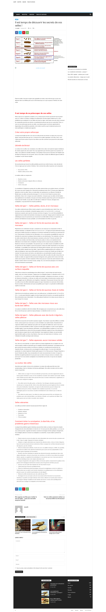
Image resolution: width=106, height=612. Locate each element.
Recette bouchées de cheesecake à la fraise (78, 79)
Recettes (19, 1)
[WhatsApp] (27, 32)
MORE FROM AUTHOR (30, 517)
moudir (17, 28)
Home (16, 17)
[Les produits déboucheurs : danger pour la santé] (57, 525)
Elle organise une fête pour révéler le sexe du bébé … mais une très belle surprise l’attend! (26, 498)
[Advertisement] (79, 39)
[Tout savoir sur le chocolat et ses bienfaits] (23, 525)
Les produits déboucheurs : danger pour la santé (55, 532)
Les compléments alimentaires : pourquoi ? (39, 532)
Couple (69, 594)
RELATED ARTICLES (20, 517)
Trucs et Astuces (31, 1)
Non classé (70, 585)
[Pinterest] (23, 32)
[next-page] (64, 517)
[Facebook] (16, 32)
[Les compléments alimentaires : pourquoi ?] (40, 525)
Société (69, 587)
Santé (14, 1)
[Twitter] (20, 32)
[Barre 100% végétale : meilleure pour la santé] (45, 601)
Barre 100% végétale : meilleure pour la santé (78, 74)
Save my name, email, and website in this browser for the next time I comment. (34, 568)
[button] (90, 14)
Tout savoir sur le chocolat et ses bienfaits (23, 532)
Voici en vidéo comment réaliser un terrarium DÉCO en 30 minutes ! (54, 497)
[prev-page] (62, 517)
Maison (24, 1)
